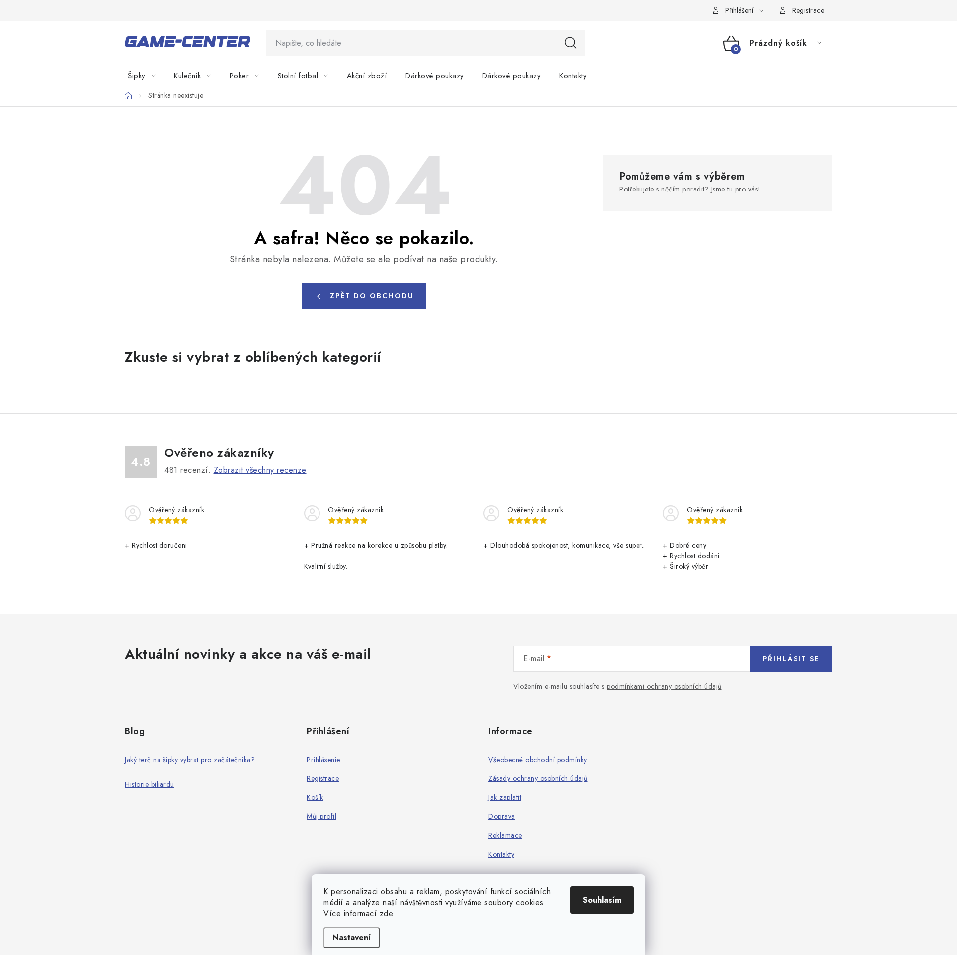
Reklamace (505, 835)
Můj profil (321, 816)
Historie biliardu (149, 784)
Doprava (501, 816)
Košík (315, 797)
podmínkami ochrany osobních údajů (664, 686)
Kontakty (501, 854)
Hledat (571, 43)
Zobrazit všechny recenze (260, 470)
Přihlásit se (791, 659)
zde (386, 913)
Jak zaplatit (504, 797)
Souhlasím (602, 900)
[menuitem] (147, 76)
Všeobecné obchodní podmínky (537, 759)
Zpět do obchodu (372, 296)
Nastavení (351, 937)
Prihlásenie (323, 759)
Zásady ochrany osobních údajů (538, 778)
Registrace (808, 10)
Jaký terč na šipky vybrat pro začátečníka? (190, 759)
